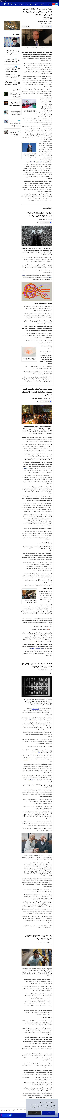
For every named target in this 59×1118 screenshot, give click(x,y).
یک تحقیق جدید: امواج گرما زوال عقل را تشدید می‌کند (38, 937)
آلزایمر (26, 759)
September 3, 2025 (46, 528)
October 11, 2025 (36, 630)
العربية (5, 1)
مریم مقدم (34, 398)
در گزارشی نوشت (35, 708)
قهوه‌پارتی (25, 468)
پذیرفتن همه (48, 1113)
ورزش (21, 1109)
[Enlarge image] (37, 236)
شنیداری (36, 4)
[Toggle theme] (2, 4)
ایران (31, 4)
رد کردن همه (34, 1113)
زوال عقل (32, 720)
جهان (27, 4)
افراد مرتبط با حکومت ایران (36, 162)
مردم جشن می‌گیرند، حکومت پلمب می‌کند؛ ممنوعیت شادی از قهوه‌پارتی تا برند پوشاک (37, 392)
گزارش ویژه (25, 1110)
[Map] (11, 4)
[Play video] (5, 4)
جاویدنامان (14, 4)
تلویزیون (42, 4)
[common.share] (37, 222)
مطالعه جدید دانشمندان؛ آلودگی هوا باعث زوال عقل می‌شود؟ (37, 665)
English (1, 1)
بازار (17, 1109)
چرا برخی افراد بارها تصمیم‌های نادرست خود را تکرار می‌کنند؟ (39, 214)
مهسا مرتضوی (46, 17)
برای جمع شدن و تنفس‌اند (36, 648)
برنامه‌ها (48, 4)
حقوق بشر (21, 4)
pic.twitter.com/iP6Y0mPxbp (44, 525)
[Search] (8, 4)
